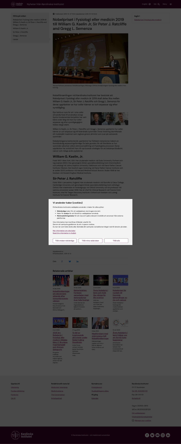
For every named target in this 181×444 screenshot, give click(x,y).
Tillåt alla (116, 241)
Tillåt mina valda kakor (90, 241)
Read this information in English (64, 233)
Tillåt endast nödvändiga (64, 241)
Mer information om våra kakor (64, 231)
